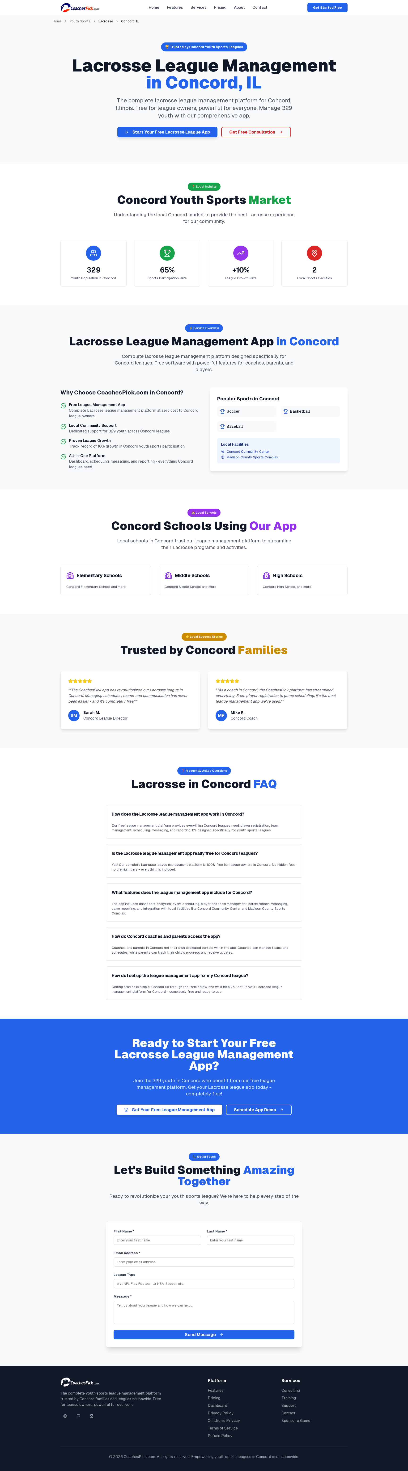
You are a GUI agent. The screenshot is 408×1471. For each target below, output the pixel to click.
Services (199, 7)
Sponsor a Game (295, 1420)
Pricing (220, 7)
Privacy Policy (221, 1413)
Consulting (290, 1390)
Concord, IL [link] (130, 21)
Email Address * (127, 1253)
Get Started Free (327, 7)
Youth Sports (80, 21)
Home (154, 7)
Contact (260, 7)
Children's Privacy (224, 1420)
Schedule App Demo (255, 1109)
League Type (124, 1275)
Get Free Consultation (252, 132)
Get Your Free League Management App (173, 1109)
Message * (123, 1296)
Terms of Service (223, 1428)
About (239, 7)
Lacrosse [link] (105, 21)
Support (288, 1405)
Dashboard (217, 1405)
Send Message (200, 1334)
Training (288, 1398)
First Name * (124, 1231)
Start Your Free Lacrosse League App (171, 132)
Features (175, 7)
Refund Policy (220, 1435)
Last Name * (217, 1231)
